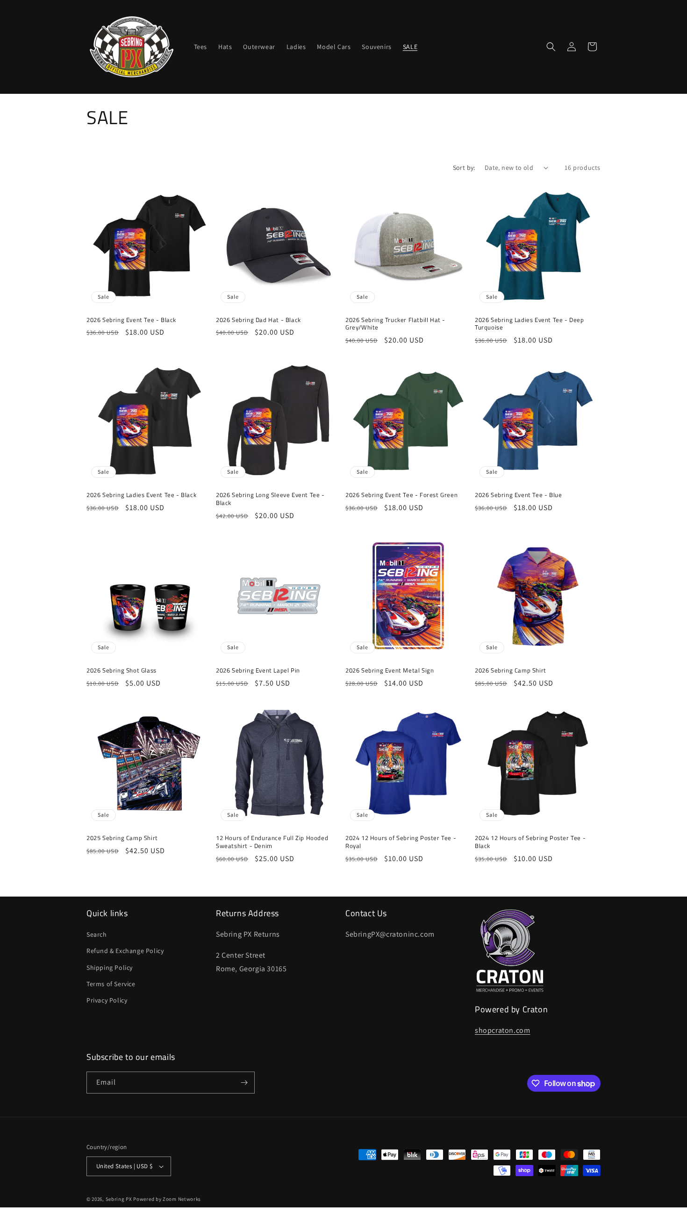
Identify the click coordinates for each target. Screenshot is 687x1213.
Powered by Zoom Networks (167, 1199)
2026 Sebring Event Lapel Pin (258, 670)
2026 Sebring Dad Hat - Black (258, 320)
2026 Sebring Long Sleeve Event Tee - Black (270, 499)
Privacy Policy (106, 1000)
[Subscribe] (244, 1083)
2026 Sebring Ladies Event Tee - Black (141, 495)
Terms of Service (111, 984)
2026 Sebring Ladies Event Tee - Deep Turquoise (529, 324)
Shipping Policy (109, 967)
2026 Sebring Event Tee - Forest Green (401, 495)
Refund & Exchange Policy (125, 951)
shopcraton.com (502, 1030)
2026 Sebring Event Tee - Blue (518, 495)
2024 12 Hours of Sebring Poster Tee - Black (530, 842)
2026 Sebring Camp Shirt (510, 670)
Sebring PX (119, 1199)
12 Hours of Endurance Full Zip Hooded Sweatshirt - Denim (272, 842)
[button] (551, 46)
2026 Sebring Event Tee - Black (131, 320)
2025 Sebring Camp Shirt (122, 838)
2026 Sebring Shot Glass (121, 670)
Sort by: (464, 167)
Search (96, 934)
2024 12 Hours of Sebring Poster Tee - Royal (400, 842)
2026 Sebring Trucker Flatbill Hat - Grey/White (395, 324)
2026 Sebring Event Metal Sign (389, 670)
